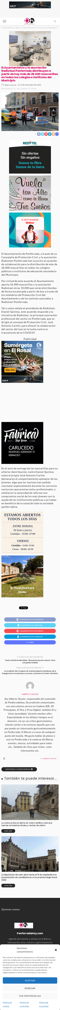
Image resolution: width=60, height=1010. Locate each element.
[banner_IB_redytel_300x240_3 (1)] (30, 156)
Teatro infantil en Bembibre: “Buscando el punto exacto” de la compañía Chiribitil (30, 661)
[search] (55, 21)
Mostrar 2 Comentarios (18, 769)
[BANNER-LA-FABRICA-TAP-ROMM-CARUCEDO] (22, 442)
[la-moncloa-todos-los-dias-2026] (22, 532)
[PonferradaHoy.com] (30, 21)
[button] (55, 950)
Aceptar (30, 980)
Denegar (30, 988)
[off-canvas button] (4, 21)
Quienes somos (10, 909)
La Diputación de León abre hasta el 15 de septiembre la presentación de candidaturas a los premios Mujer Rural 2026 (29, 877)
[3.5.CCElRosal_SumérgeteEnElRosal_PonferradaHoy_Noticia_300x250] (22, 358)
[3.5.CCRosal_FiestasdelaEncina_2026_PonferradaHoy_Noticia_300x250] (30, 229)
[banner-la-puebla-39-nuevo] (30, 48)
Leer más (8, 831)
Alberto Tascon (10, 85)
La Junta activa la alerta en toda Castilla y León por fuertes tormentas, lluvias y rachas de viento (26, 824)
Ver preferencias (30, 996)
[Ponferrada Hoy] (23, 925)
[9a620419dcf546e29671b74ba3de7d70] (22, 576)
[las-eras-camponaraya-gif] (30, 192)
